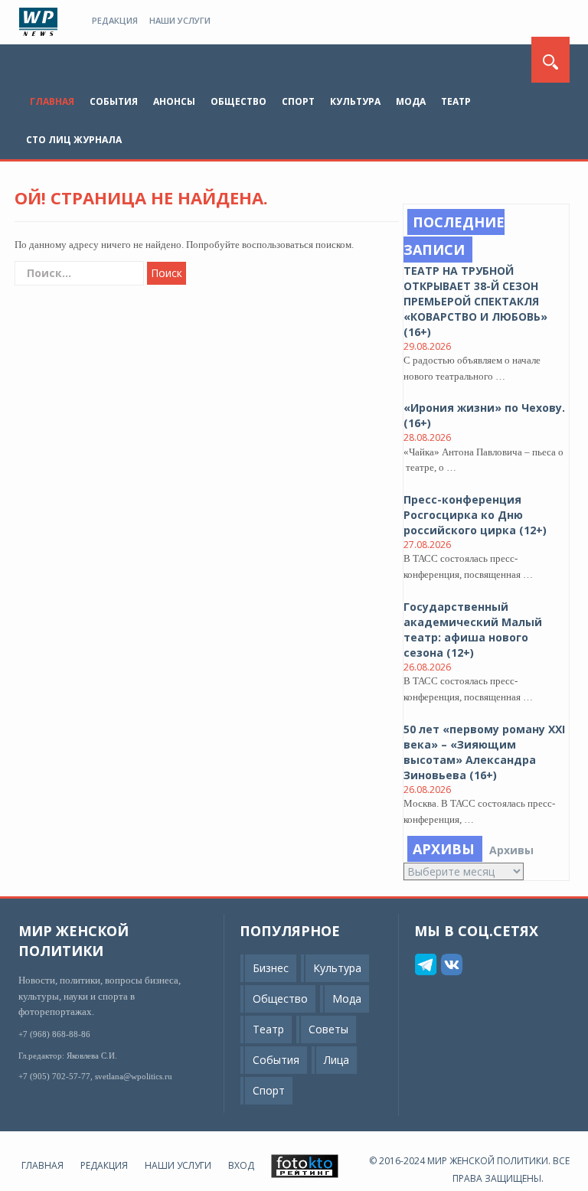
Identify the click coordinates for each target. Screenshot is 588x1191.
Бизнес (271, 968)
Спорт (298, 101)
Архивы (511, 850)
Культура (355, 101)
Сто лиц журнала (74, 139)
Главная (52, 101)
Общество (238, 101)
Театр (456, 101)
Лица (336, 1059)
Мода (411, 101)
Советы (328, 1029)
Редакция (115, 20)
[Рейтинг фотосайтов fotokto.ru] (304, 1165)
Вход (241, 1165)
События (114, 101)
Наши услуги (180, 20)
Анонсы (174, 101)
